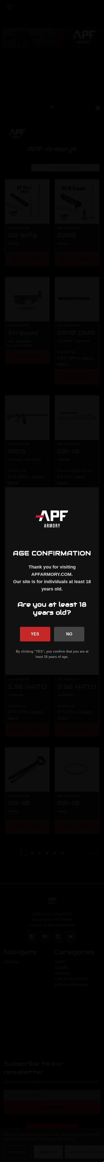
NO (69, 634)
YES (35, 634)
